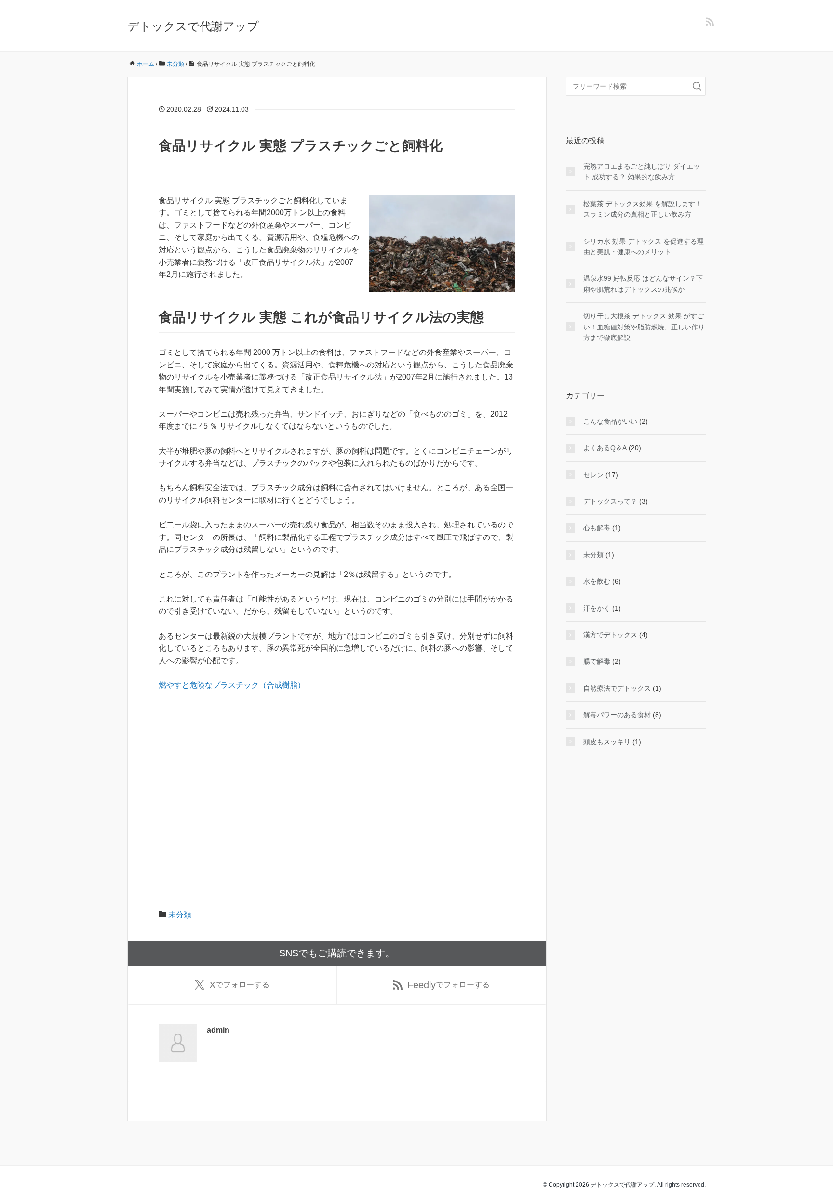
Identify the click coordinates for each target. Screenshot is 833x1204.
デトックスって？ (610, 501)
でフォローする (239, 985)
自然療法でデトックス (617, 688)
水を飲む (596, 581)
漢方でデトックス (610, 635)
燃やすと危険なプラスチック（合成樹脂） (232, 685)
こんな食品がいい (610, 421)
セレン (593, 475)
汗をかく (596, 608)
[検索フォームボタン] (697, 86)
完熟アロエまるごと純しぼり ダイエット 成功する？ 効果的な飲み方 (641, 171)
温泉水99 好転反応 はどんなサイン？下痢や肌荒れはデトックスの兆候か (643, 284)
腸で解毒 (596, 661)
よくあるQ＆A (605, 448)
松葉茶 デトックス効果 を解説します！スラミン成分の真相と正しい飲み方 (642, 209)
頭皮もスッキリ (607, 742)
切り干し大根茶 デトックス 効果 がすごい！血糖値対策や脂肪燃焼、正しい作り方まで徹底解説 (644, 326)
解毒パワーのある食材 (617, 715)
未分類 (179, 915)
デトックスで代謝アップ (193, 26)
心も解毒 (596, 528)
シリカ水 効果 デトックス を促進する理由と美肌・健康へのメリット (643, 246)
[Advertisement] (337, 771)
